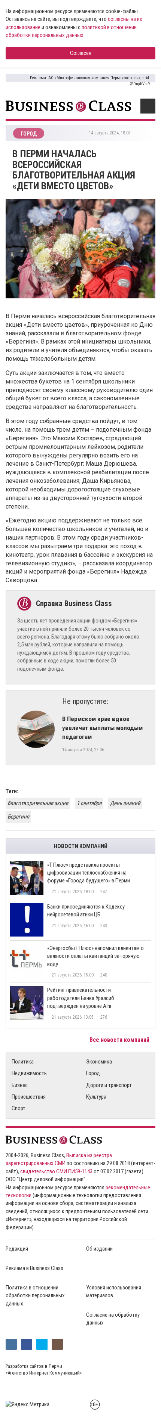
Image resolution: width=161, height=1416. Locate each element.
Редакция (17, 1248)
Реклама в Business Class (34, 1268)
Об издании (99, 1248)
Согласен (80, 53)
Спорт (18, 1108)
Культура (96, 1096)
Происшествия (29, 1096)
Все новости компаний (120, 1039)
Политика (23, 1061)
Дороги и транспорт (109, 1085)
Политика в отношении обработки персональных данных (35, 1295)
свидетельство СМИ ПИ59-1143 (56, 1171)
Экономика (99, 1061)
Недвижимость (29, 1073)
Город (93, 1073)
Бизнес (20, 1085)
